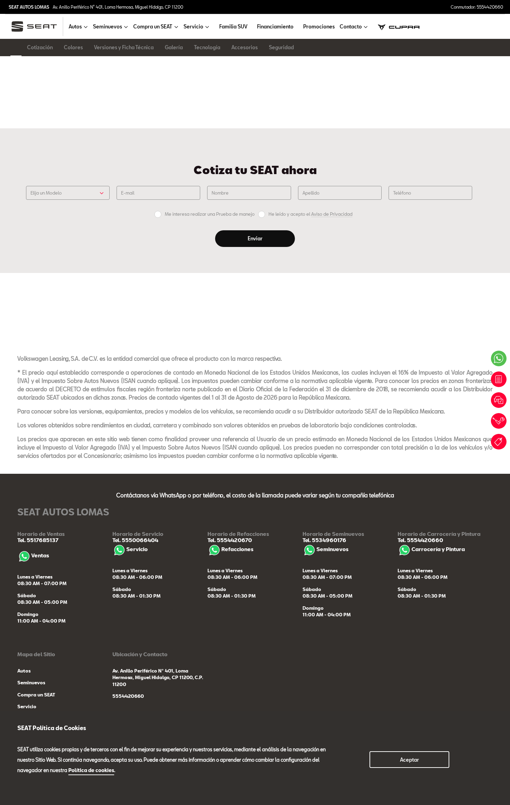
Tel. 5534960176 (324, 540)
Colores (73, 47)
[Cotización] (499, 379)
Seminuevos (332, 549)
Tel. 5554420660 (420, 540)
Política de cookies (91, 770)
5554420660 (128, 696)
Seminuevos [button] (107, 26)
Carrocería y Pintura (438, 549)
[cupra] (398, 26)
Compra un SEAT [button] (152, 26)
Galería (174, 47)
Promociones (319, 26)
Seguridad (281, 47)
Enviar (255, 238)
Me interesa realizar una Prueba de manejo (210, 214)
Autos (24, 671)
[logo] (37, 26)
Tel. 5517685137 (38, 540)
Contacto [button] (351, 26)
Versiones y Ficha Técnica (124, 47)
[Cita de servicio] (499, 421)
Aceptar (409, 760)
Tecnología (207, 47)
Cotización (40, 47)
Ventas (40, 555)
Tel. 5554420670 (229, 540)
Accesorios (244, 47)
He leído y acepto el (310, 214)
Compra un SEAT (36, 694)
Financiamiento (275, 26)
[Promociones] (499, 441)
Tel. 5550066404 (135, 540)
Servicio (137, 549)
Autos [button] (75, 26)
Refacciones (237, 549)
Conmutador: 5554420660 (477, 7)
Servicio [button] (193, 26)
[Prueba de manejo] (499, 400)
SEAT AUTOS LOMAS (29, 7)
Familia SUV (233, 26)
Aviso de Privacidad (331, 214)
